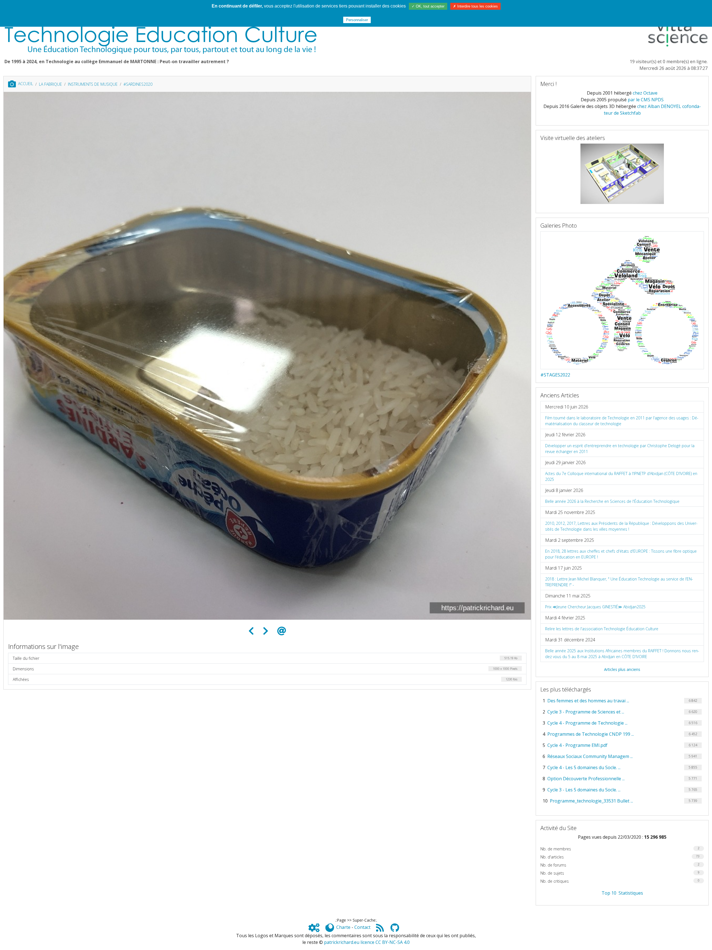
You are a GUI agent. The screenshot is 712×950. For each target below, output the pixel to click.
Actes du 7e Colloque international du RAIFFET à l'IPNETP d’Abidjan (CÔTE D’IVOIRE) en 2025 (621, 476)
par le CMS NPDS (646, 100)
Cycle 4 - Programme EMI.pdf (577, 745)
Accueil (25, 83)
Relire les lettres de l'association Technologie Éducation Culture (601, 628)
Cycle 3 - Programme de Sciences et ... (585, 712)
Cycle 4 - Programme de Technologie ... (587, 723)
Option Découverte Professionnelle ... (586, 779)
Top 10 (609, 893)
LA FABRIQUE (50, 84)
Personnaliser (357, 20)
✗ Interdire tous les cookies (475, 6)
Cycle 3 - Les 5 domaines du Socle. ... (583, 790)
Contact (362, 927)
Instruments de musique (93, 84)
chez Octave (645, 93)
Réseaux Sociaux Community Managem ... (590, 756)
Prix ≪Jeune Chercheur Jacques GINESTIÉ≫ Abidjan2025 (595, 606)
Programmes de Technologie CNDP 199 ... (590, 734)
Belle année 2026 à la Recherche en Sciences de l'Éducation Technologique (612, 501)
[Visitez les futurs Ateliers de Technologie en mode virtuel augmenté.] (622, 173)
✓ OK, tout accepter (428, 6)
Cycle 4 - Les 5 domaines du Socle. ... (583, 767)
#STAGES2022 (555, 375)
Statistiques (631, 893)
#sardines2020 (137, 84)
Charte (343, 927)
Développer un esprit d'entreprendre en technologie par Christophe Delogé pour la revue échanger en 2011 (619, 448)
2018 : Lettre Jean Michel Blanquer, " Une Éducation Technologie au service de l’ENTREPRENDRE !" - (619, 581)
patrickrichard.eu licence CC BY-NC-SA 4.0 (367, 942)
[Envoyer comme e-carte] (282, 631)
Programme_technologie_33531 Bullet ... (591, 801)
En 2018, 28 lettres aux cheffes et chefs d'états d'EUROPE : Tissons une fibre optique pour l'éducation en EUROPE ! (621, 554)
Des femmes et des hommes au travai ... (588, 701)
